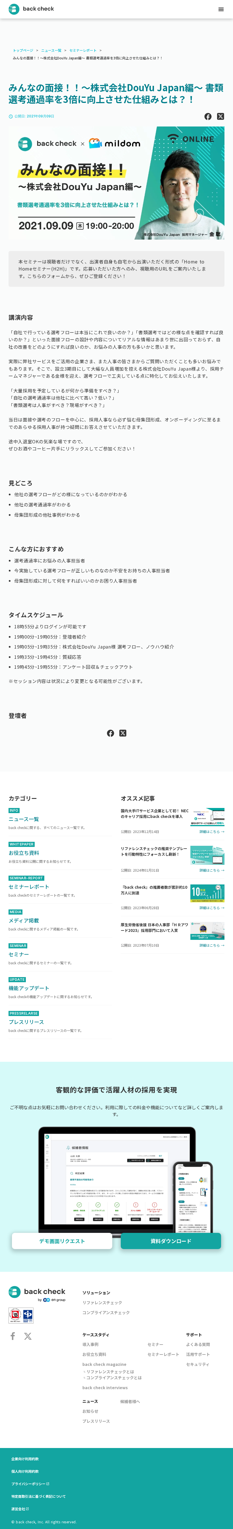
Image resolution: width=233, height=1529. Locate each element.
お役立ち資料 (94, 1354)
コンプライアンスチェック (106, 1312)
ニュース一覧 (51, 50)
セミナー (155, 1344)
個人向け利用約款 (25, 1471)
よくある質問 (198, 1344)
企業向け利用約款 (25, 1458)
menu (221, 9)
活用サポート (198, 1354)
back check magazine (104, 1364)
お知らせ (90, 1411)
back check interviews (105, 1387)
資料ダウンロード (171, 1241)
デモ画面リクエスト (62, 1241)
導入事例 (90, 1344)
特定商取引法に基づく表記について (38, 1496)
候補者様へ (130, 1401)
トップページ (23, 50)
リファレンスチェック (102, 1302)
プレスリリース (96, 1421)
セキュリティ (198, 1364)
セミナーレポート (83, 50)
